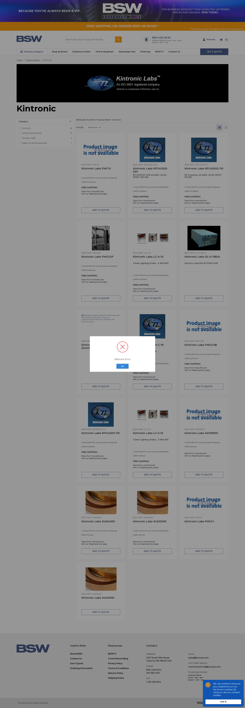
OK (122, 366)
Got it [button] (223, 701)
